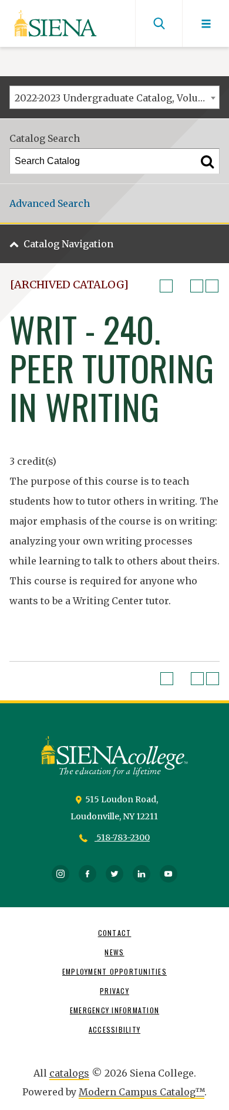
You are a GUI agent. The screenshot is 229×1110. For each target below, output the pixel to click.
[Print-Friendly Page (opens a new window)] (196, 286)
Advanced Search (49, 203)
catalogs (69, 1073)
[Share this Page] (181, 286)
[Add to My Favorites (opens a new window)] (166, 286)
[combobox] (114, 97)
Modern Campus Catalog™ (141, 1092)
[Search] (207, 161)
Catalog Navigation (68, 244)
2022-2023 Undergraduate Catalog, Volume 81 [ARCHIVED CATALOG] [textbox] (117, 98)
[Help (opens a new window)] (212, 286)
